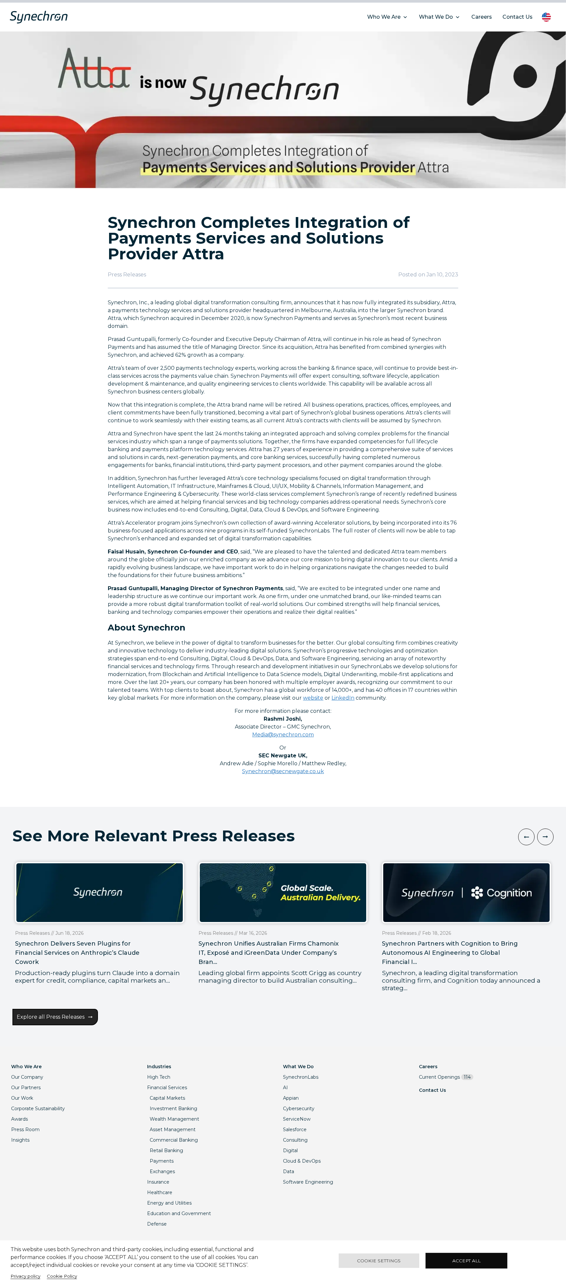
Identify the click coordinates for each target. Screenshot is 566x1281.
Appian (291, 1098)
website (313, 698)
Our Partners (26, 1088)
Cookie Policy (62, 1276)
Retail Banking (166, 1150)
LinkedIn (342, 698)
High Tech (158, 1077)
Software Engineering (308, 1182)
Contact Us (432, 1090)
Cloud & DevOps (302, 1161)
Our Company (27, 1077)
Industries (159, 1067)
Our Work (22, 1098)
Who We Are (26, 1067)
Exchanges (162, 1171)
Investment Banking (173, 1108)
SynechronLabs (300, 1077)
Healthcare (159, 1192)
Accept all (466, 1260)
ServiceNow (297, 1119)
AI (285, 1088)
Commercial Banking (174, 1140)
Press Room (25, 1129)
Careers (428, 1067)
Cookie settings (379, 1260)
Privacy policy (25, 1276)
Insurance (158, 1182)
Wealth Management (174, 1119)
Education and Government (179, 1213)
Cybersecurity (298, 1108)
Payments (162, 1161)
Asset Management (173, 1129)
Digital (290, 1150)
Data (288, 1171)
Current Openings (445, 1077)
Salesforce (295, 1129)
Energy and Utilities (169, 1203)
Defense (157, 1224)
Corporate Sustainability (38, 1108)
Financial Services (167, 1088)
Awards (19, 1119)
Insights (20, 1140)
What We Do (298, 1067)
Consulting (295, 1140)
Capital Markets (167, 1098)
